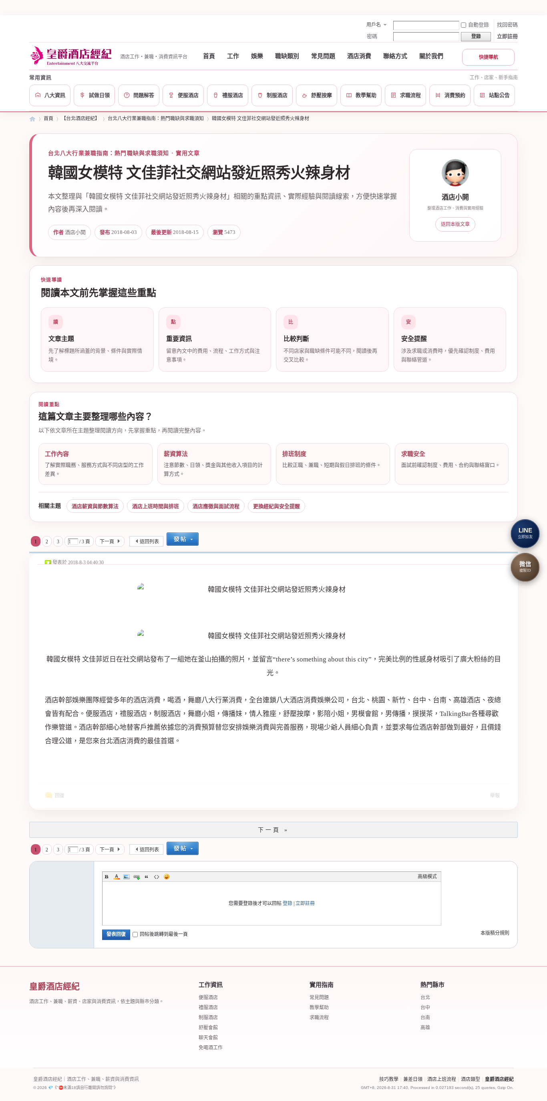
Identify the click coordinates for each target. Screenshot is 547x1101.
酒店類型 (470, 1079)
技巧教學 (388, 1079)
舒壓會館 (208, 1027)
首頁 (209, 56)
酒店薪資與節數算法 (95, 506)
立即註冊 (507, 36)
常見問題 (323, 56)
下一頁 (107, 541)
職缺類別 (287, 56)
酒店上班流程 (441, 1079)
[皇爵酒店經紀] (72, 56)
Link (137, 877)
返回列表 (149, 541)
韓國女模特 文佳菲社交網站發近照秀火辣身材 (260, 118)
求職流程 (319, 1017)
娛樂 (257, 56)
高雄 (425, 1027)
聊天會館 (208, 1038)
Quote (147, 877)
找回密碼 (507, 25)
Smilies (167, 877)
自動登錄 (478, 25)
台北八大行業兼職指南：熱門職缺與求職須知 (156, 118)
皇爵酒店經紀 (32, 119)
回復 (59, 796)
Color (117, 877)
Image (127, 877)
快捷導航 (488, 57)
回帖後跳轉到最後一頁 (164, 934)
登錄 (287, 903)
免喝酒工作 (211, 1048)
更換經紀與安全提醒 (276, 506)
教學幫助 (319, 1007)
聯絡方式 (395, 56)
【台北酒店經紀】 (80, 118)
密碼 (372, 36)
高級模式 (427, 876)
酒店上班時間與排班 (155, 506)
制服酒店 (208, 1017)
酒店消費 (359, 56)
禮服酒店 (208, 1007)
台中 (425, 1007)
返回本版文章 (455, 224)
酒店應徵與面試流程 (216, 506)
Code (157, 877)
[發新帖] (183, 540)
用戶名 (373, 25)
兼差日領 (412, 1079)
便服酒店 (208, 997)
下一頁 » (273, 830)
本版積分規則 (495, 933)
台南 (425, 1017)
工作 (233, 56)
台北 (425, 997)
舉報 (495, 796)
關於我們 (431, 56)
